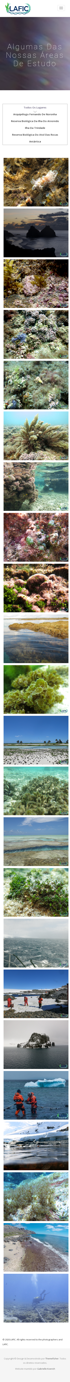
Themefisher (52, 1358)
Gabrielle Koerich (46, 1368)
